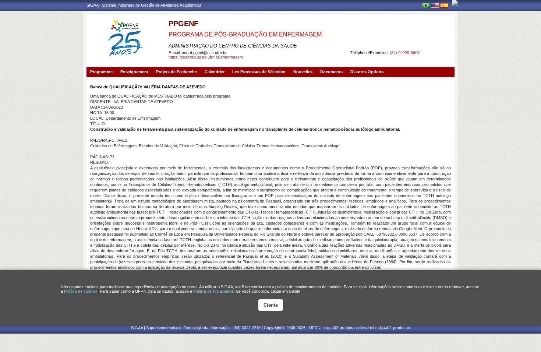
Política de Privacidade (213, 291)
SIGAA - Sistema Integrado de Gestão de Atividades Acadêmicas (144, 5)
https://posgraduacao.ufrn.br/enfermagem (206, 57)
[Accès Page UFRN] (455, 3)
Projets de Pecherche (176, 72)
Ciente (271, 305)
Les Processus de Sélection (259, 72)
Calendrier (214, 72)
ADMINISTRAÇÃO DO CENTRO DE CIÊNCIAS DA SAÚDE (233, 46)
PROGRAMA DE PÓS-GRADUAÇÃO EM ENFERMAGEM (245, 34)
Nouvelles (302, 72)
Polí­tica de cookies (81, 291)
